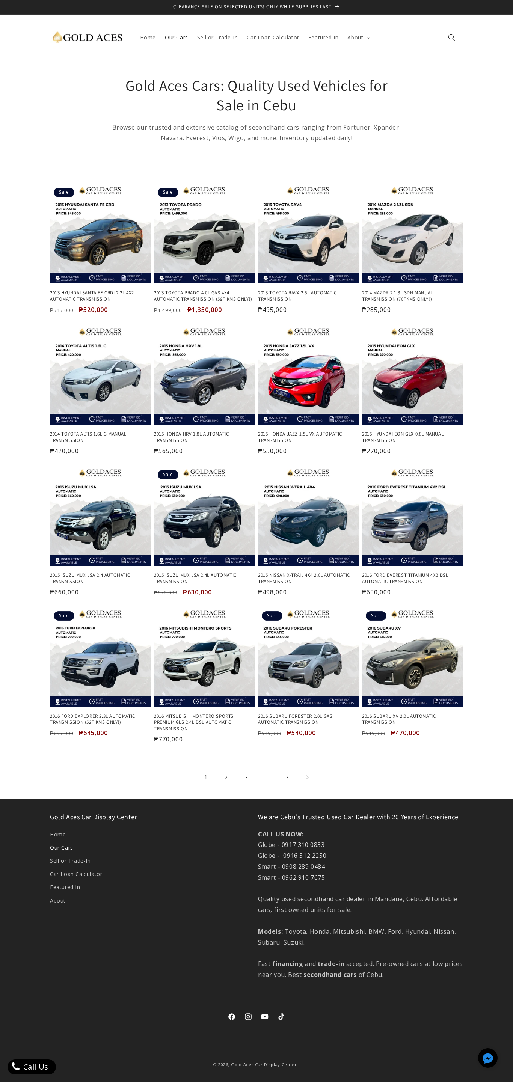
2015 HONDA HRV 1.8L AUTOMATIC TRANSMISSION (191, 437)
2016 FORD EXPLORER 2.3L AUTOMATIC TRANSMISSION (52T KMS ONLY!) (92, 719)
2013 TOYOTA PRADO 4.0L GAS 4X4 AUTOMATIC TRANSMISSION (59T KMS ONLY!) (203, 296)
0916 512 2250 (304, 855)
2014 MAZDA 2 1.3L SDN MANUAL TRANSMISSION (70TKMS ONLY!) (397, 296)
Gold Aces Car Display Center (264, 1064)
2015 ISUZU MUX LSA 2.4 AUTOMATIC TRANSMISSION (90, 578)
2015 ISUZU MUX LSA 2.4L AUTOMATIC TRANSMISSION (195, 578)
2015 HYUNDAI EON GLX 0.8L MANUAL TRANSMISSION (403, 437)
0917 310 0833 (303, 845)
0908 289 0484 (303, 866)
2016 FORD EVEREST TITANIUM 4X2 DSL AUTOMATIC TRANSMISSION (405, 578)
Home (58, 834)
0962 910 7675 (303, 877)
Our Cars (61, 847)
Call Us (34, 1067)
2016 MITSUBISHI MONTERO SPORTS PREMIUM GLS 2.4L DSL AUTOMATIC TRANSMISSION (194, 722)
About (58, 900)
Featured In (65, 887)
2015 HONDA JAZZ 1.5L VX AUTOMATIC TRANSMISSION (300, 437)
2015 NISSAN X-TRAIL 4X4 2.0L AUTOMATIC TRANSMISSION (304, 578)
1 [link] (206, 777)
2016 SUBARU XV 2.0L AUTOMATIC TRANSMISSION (399, 719)
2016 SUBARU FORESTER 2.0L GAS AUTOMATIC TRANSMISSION (295, 719)
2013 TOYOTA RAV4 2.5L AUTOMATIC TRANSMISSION (297, 296)
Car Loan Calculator (76, 873)
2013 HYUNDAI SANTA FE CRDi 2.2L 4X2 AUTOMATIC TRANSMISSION (92, 296)
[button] (358, 37)
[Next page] (307, 777)
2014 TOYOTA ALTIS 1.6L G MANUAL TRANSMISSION (88, 437)
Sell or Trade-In (70, 860)
